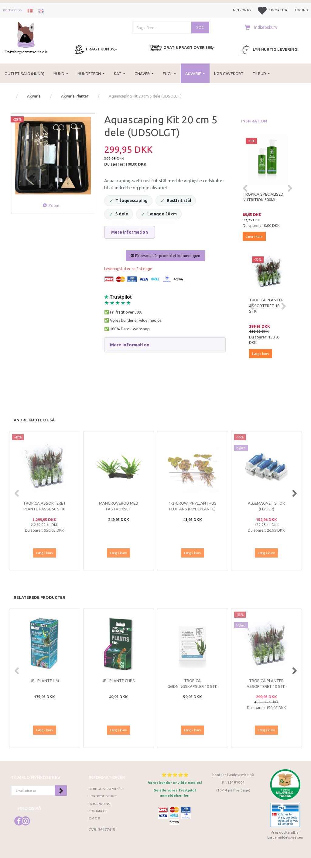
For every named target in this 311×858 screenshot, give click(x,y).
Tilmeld (61, 790)
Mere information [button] (129, 344)
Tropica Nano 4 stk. (265, 303)
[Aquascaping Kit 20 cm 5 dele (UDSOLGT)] (53, 155)
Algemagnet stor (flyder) (266, 506)
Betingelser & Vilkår (106, 789)
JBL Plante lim (44, 680)
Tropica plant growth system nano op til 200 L (267, 200)
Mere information (129, 232)
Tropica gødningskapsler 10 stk (192, 683)
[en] (41, 10)
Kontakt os (12, 10)
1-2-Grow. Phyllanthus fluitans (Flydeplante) (193, 506)
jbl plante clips (118, 680)
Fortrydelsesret (103, 796)
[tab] (165, 345)
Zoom (53, 205)
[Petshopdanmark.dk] (26, 37)
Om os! (94, 818)
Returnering (100, 803)
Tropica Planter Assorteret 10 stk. (266, 683)
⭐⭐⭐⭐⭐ (175, 774)
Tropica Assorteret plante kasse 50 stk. (44, 506)
